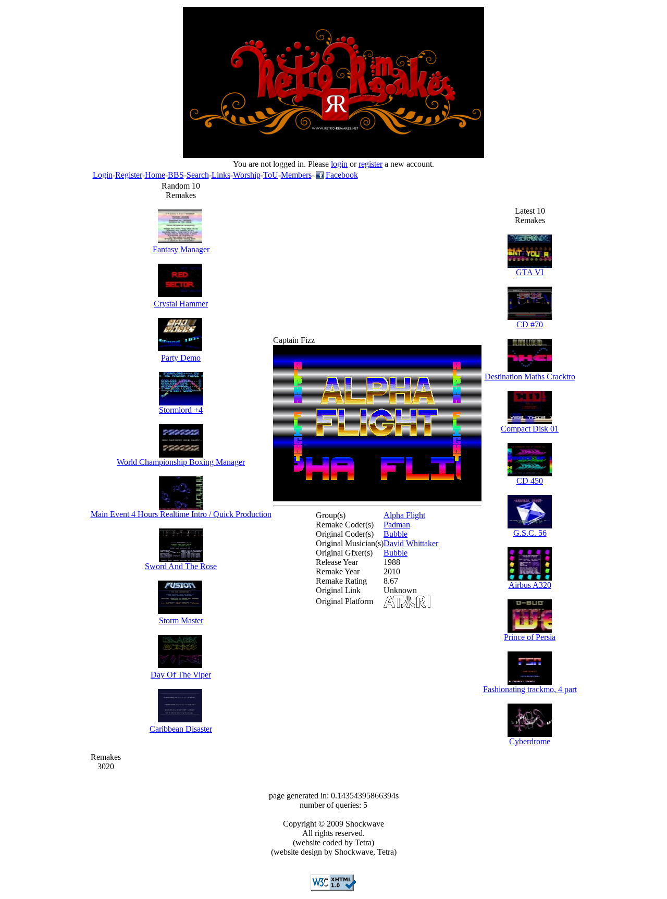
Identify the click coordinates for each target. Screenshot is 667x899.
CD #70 (529, 324)
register (370, 163)
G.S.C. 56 (530, 532)
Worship (247, 174)
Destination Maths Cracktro (530, 376)
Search (198, 174)
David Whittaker (411, 543)
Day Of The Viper (181, 674)
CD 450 (529, 480)
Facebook (342, 174)
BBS (176, 174)
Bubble (395, 533)
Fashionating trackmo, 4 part (530, 689)
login (339, 163)
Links (221, 174)
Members (296, 174)
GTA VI (530, 272)
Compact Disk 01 (530, 428)
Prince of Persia (529, 637)
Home (155, 174)
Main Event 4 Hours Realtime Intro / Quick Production (181, 514)
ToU (270, 174)
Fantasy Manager (181, 249)
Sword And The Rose (181, 566)
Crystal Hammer (181, 303)
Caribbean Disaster (181, 728)
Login (103, 174)
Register (128, 174)
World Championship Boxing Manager (181, 462)
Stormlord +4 (181, 409)
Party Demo (181, 357)
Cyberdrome (529, 741)
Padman (397, 524)
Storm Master (181, 620)
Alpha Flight (404, 515)
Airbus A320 (530, 585)
